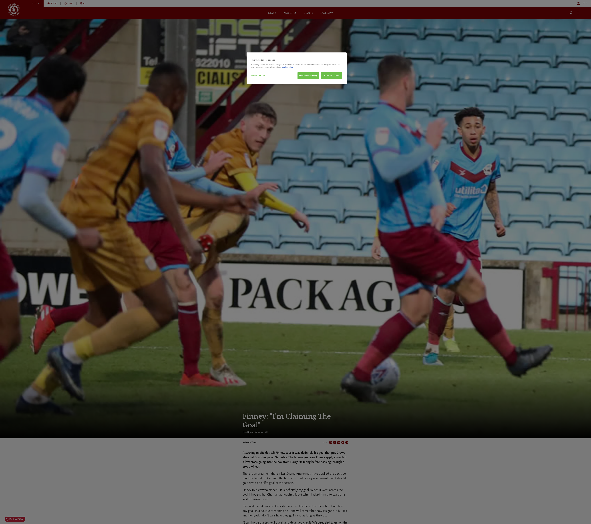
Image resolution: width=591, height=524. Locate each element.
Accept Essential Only (308, 75)
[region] (297, 68)
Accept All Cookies (331, 75)
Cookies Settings (258, 75)
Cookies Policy (287, 67)
